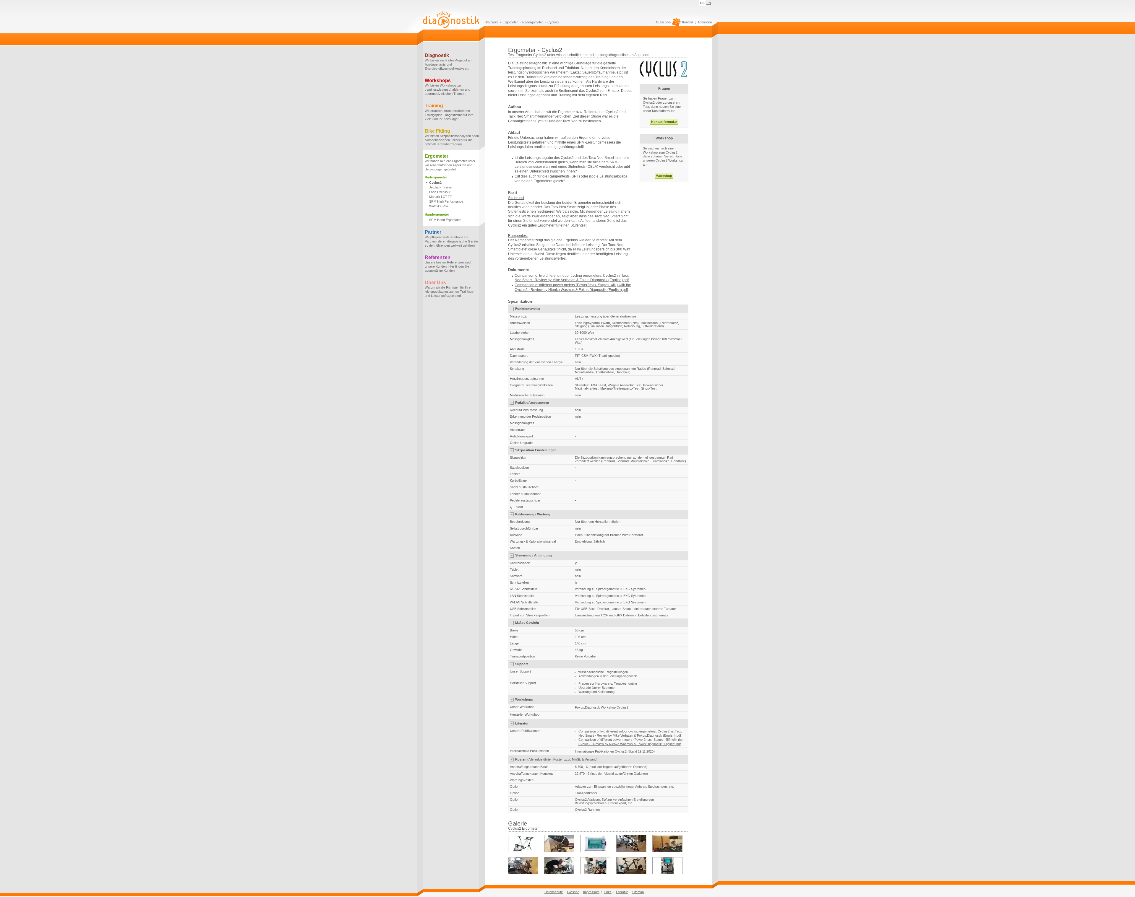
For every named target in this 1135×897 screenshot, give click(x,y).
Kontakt (687, 22)
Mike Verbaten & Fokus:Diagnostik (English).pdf (590, 280)
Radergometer (532, 22)
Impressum (591, 892)
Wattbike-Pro (438, 206)
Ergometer (510, 22)
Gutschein (663, 22)
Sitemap (638, 892)
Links (608, 892)
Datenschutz (553, 892)
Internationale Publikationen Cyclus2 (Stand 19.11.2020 (614, 751)
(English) (614, 290)
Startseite (491, 22)
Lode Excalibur (439, 192)
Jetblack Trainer (441, 187)
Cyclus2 (553, 22)
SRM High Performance (446, 201)
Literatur (622, 892)
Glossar (573, 892)
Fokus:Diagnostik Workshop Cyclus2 (601, 707)
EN (708, 3)
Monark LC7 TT (440, 196)
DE (702, 3)
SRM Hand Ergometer (445, 220)
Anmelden (705, 22)
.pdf (625, 290)
